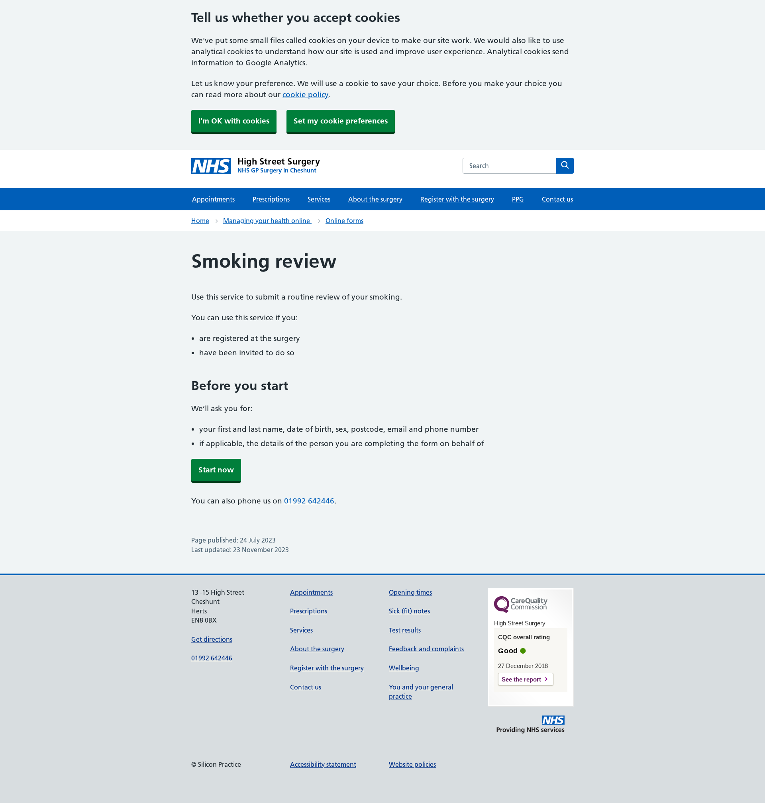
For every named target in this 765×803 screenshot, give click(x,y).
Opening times (410, 592)
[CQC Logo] (520, 611)
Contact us (557, 199)
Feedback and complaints (426, 649)
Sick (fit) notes (409, 611)
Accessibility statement (323, 764)
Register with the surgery (457, 199)
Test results (405, 630)
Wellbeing (404, 668)
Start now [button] (216, 469)
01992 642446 (309, 500)
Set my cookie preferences (341, 120)
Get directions (211, 639)
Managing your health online (267, 221)
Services (319, 199)
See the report (521, 679)
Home (200, 221)
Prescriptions (271, 199)
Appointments (213, 199)
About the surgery (375, 199)
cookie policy (305, 94)
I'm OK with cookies (233, 120)
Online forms (344, 221)
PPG (518, 199)
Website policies (412, 764)
